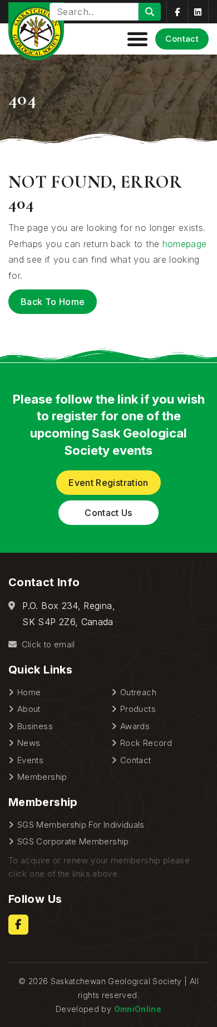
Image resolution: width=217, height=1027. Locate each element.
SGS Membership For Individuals (81, 824)
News (28, 743)
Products (138, 709)
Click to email (47, 644)
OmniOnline (138, 1009)
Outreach (138, 692)
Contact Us (108, 512)
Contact (182, 38)
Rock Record (146, 743)
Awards (135, 726)
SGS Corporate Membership (73, 841)
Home (29, 692)
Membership (42, 777)
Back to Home (53, 301)
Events (30, 760)
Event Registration (108, 482)
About (29, 709)
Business (35, 726)
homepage (184, 243)
